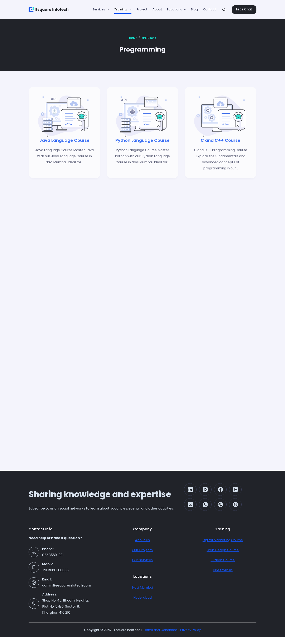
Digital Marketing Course (223, 540)
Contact (209, 9)
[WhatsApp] (205, 504)
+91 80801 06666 (55, 570)
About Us (142, 540)
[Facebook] (220, 489)
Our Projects (142, 550)
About (157, 9)
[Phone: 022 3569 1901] (34, 552)
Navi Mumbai (142, 587)
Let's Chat (244, 9)
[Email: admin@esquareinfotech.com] (34, 582)
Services (99, 9)
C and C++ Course (220, 164)
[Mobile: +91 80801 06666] (34, 567)
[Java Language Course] (64, 133)
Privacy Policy (190, 630)
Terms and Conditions (160, 630)
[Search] (224, 9)
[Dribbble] (220, 504)
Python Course (223, 560)
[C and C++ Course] (220, 133)
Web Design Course (223, 550)
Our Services (142, 560)
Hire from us (223, 570)
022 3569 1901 (53, 554)
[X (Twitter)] (190, 504)
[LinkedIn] (190, 489)
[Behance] (235, 504)
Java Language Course (64, 164)
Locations (174, 9)
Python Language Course (142, 164)
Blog (194, 9)
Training (120, 9)
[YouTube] (235, 489)
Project (142, 9)
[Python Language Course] (142, 133)
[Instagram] (205, 489)
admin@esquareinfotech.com (66, 585)
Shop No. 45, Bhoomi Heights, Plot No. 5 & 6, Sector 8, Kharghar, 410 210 (65, 606)
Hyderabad (142, 597)
